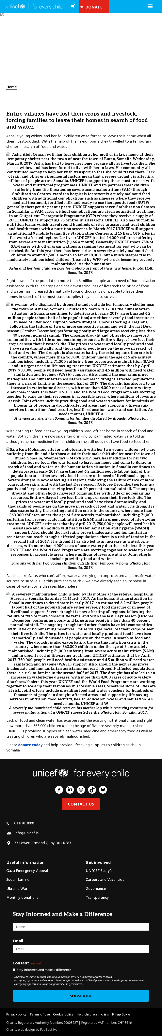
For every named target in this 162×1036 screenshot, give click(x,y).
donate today (30, 744)
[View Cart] (74, 6)
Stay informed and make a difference (44, 970)
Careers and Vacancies (105, 879)
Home (11, 86)
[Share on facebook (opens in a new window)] (59, 790)
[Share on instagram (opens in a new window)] (81, 790)
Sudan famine (17, 879)
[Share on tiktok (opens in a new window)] (92, 790)
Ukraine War (16, 888)
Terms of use (40, 1014)
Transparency (97, 897)
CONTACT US (81, 804)
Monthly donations (22, 897)
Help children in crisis (92, 1014)
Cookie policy (63, 1014)
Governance (96, 888)
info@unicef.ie (26, 833)
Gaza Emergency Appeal (27, 870)
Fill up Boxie (121, 1014)
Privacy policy (16, 1014)
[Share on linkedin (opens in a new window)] (70, 790)
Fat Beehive (48, 1029)
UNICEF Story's (99, 870)
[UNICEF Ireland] (33, 6)
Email (18, 940)
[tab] (13, 87)
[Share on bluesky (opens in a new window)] (103, 790)
